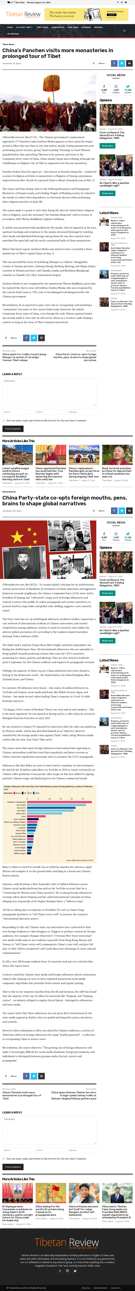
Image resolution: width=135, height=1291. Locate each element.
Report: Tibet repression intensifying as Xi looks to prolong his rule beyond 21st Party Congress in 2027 (121, 227)
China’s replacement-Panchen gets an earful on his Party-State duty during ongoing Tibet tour (84, 472)
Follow (116, 85)
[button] (124, 30)
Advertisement (100, 1288)
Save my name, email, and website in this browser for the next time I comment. (47, 420)
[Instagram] (122, 2)
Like (104, 85)
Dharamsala (116, 271)
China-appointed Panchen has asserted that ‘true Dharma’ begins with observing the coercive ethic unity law (51, 474)
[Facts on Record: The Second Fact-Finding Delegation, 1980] (116, 115)
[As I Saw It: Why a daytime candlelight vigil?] (116, 165)
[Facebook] (118, 2)
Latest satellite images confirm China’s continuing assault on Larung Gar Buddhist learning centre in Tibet (16, 474)
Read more (107, 146)
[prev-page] (102, 201)
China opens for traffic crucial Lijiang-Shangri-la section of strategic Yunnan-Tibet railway (24, 357)
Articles (103, 129)
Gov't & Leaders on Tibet (119, 244)
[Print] (129, 63)
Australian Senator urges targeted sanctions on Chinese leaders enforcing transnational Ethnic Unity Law (121, 255)
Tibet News (8, 44)
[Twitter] (126, 2)
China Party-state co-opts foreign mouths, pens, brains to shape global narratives (75, 357)
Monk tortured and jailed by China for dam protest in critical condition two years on (117, 472)
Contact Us (115, 1288)
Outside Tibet (116, 218)
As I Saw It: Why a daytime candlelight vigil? (114, 184)
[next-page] (107, 201)
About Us (86, 1288)
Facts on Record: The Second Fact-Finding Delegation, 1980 (112, 135)
